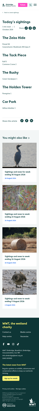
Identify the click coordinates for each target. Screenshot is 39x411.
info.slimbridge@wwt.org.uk (12, 355)
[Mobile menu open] (35, 5)
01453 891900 (7, 358)
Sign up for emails (10, 378)
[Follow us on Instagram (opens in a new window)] (13, 344)
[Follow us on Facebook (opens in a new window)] (3, 344)
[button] (26, 28)
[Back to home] (32, 396)
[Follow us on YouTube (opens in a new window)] (8, 344)
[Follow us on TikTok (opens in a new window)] (18, 344)
